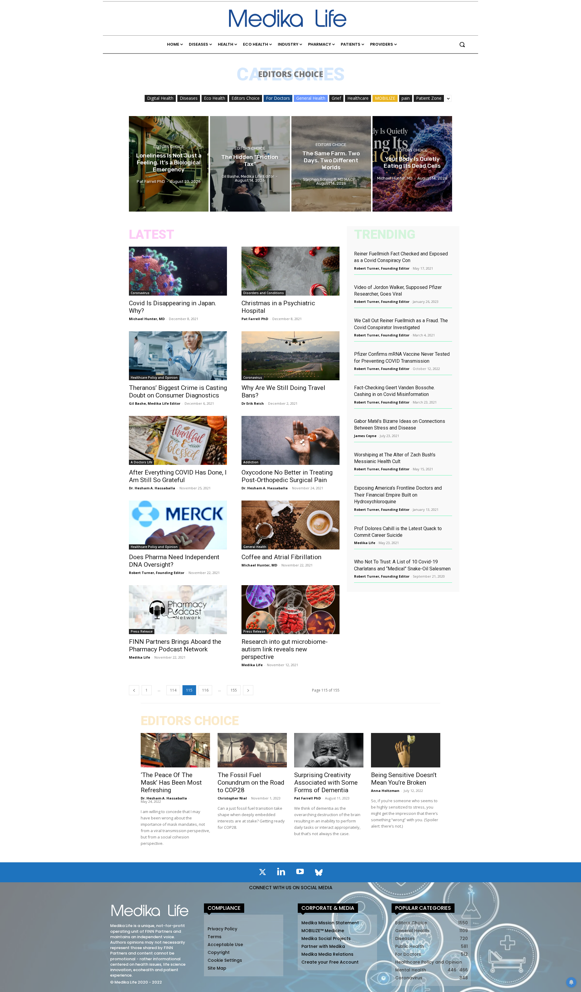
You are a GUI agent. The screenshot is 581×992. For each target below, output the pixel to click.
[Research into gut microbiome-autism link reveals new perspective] (290, 609)
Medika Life (139, 657)
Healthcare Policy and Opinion (154, 377)
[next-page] (248, 690)
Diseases (189, 98)
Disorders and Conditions (263, 293)
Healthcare (358, 98)
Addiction (250, 462)
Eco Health (214, 98)
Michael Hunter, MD (147, 318)
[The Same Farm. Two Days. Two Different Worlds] (331, 164)
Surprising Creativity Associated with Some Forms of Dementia (326, 782)
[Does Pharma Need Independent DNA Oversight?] (178, 525)
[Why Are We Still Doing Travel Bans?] (290, 355)
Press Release (142, 631)
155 (234, 690)
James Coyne (365, 435)
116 (205, 690)
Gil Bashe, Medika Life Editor (154, 403)
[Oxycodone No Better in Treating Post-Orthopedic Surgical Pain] (290, 440)
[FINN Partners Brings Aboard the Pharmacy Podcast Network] (178, 609)
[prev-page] (134, 690)
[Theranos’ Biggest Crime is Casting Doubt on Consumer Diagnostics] (178, 355)
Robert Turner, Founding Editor (156, 572)
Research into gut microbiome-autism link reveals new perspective (284, 649)
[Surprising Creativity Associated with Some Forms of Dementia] (328, 750)
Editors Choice (245, 98)
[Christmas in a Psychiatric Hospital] (290, 271)
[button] (462, 44)
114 (173, 690)
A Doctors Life (141, 462)
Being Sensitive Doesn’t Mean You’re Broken (404, 778)
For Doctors (278, 98)
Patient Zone (428, 98)
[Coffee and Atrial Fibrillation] (290, 525)
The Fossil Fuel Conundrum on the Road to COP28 (251, 782)
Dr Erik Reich (252, 403)
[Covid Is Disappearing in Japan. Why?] (178, 271)
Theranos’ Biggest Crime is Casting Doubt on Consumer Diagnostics (178, 391)
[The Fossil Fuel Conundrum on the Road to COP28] (252, 750)
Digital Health (160, 98)
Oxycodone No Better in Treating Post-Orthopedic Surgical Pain (287, 476)
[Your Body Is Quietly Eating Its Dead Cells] (412, 164)
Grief (336, 98)
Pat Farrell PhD (254, 318)
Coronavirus (140, 293)
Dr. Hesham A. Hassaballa (152, 488)
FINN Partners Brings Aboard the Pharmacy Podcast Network (175, 645)
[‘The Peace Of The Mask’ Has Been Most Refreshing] (175, 750)
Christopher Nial (232, 798)
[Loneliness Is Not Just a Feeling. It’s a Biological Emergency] (168, 164)
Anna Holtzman (385, 790)
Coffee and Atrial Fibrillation (281, 557)
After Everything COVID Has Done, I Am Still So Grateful (178, 476)
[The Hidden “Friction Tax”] (250, 164)
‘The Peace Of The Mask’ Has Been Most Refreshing (171, 782)
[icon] (262, 873)
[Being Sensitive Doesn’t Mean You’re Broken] (405, 750)
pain (406, 98)
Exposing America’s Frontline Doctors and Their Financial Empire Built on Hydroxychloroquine (398, 494)
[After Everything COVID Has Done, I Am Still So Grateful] (178, 440)
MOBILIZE (385, 98)
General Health (310, 98)
